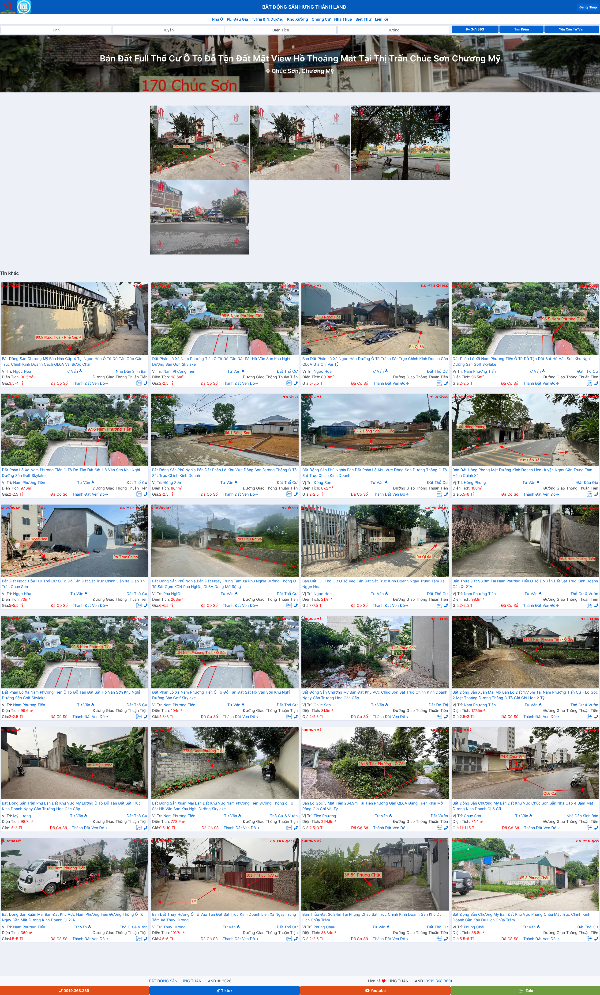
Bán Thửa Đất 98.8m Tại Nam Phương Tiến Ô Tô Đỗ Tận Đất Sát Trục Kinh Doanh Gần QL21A (525, 584)
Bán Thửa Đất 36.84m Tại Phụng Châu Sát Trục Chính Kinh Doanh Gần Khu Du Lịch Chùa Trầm (372, 917)
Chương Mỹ (11, 285)
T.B (432, 285)
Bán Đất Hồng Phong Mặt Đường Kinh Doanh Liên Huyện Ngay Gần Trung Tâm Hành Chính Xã (522, 472)
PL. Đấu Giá (237, 19)
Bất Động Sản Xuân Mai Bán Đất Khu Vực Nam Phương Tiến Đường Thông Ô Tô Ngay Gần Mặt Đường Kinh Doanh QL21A (72, 917)
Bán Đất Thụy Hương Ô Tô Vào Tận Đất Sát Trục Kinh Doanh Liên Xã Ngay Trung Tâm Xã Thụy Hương (224, 917)
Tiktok (226, 990)
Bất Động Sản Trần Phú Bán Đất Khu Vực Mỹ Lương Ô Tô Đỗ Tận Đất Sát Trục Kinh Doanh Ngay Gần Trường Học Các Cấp (71, 806)
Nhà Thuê (343, 19)
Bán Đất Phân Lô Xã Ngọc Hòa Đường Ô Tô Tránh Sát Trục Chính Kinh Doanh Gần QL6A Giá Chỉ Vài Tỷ (375, 361)
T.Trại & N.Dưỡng (267, 19)
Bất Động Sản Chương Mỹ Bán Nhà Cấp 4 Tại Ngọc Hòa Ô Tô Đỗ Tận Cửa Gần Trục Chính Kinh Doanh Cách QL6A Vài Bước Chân (72, 361)
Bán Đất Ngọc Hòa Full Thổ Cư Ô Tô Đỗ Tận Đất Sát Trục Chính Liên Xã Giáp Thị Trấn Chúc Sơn (74, 584)
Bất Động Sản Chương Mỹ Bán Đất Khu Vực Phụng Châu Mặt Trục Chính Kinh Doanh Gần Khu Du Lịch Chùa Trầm (521, 917)
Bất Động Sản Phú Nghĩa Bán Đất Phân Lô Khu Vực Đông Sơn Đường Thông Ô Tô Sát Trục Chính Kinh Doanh (224, 472)
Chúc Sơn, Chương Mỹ (303, 71)
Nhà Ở (217, 19)
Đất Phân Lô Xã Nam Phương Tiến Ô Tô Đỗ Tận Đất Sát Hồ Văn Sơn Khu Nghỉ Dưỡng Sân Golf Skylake (221, 361)
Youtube (378, 990)
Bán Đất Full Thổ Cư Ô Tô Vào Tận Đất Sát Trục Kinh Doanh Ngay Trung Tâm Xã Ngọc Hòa (373, 584)
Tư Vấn (72, 371)
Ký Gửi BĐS (475, 29)
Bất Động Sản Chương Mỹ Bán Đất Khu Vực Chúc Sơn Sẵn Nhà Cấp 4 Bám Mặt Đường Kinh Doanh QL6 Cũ (523, 806)
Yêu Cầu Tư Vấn (572, 29)
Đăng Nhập (588, 7)
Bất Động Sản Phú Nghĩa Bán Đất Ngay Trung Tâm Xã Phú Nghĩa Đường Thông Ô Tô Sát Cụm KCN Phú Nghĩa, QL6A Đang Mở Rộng (224, 584)
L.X (577, 396)
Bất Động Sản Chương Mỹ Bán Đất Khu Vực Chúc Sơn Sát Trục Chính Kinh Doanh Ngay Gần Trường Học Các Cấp (374, 695)
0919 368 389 (438, 981)
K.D (423, 285)
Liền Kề (381, 19)
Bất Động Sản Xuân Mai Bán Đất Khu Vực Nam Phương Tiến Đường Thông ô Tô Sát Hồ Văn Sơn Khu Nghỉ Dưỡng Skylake (222, 806)
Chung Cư (321, 19)
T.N (435, 396)
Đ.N (284, 285)
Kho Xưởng (297, 19)
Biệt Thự (363, 19)
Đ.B (435, 730)
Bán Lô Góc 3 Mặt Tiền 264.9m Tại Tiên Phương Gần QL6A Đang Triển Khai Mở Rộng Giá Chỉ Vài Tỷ (372, 806)
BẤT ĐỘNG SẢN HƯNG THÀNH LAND (182, 981)
